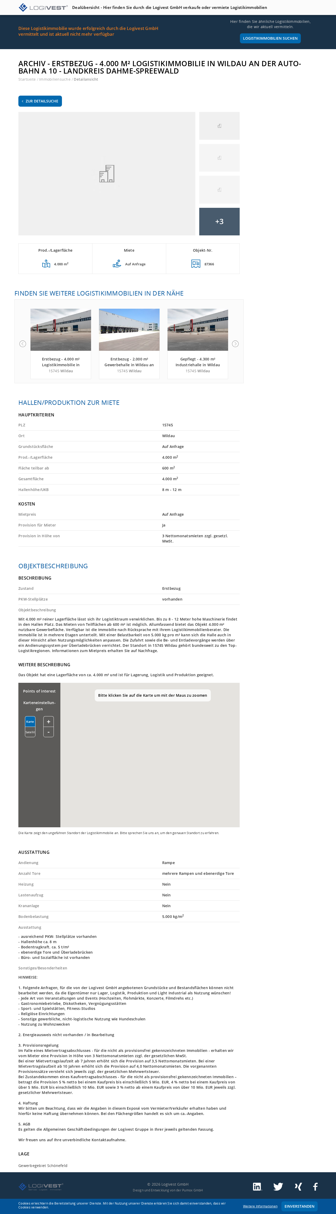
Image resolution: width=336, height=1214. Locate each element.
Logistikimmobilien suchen (270, 38)
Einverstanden (299, 1206)
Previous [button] (22, 344)
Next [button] (235, 344)
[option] (61, 344)
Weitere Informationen (260, 1206)
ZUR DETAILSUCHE (42, 101)
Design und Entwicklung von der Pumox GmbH (168, 1190)
